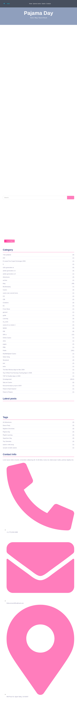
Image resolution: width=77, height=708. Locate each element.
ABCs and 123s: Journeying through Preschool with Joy (38, 150)
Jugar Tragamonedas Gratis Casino (40, 405)
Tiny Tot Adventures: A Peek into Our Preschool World (37, 174)
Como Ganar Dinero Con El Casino (14, 409)
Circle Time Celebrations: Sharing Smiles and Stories (36, 81)
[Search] (70, 197)
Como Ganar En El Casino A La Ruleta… (16, 405)
